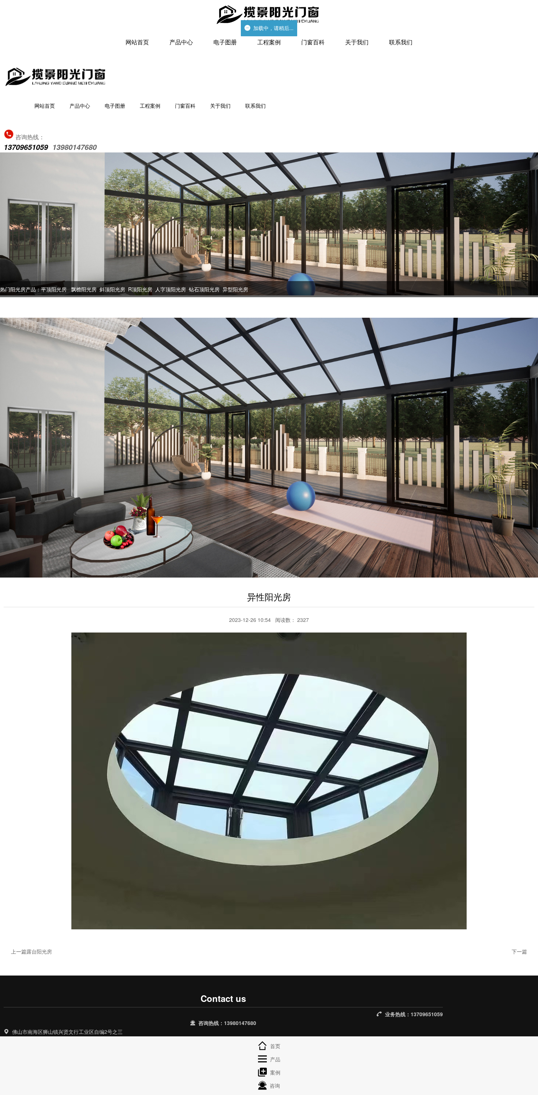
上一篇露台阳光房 (31, 951)
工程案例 (269, 42)
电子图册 (225, 42)
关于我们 (357, 42)
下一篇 (519, 951)
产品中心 (181, 42)
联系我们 (400, 42)
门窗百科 (313, 42)
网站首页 (137, 42)
